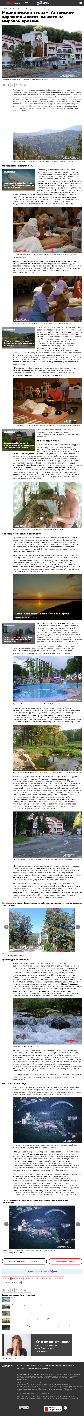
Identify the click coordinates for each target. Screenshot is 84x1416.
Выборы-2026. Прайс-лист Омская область (59, 1365)
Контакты (20, 1368)
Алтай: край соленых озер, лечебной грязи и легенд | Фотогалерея (34, 1319)
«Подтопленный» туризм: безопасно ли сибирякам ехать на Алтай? (34, 1305)
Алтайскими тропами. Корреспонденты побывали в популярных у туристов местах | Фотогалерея (44, 1326)
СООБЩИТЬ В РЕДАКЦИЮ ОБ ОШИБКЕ (38, 1368)
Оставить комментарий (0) (65, 1261)
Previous (6, 927)
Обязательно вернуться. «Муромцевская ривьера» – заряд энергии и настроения (39, 1312)
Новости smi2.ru (9, 1358)
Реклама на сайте (23, 1365)
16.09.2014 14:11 (6, 9)
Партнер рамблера (36, 1407)
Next (77, 927)
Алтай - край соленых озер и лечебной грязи (42, 613)
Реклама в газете (37, 1365)
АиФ (60, 80)
